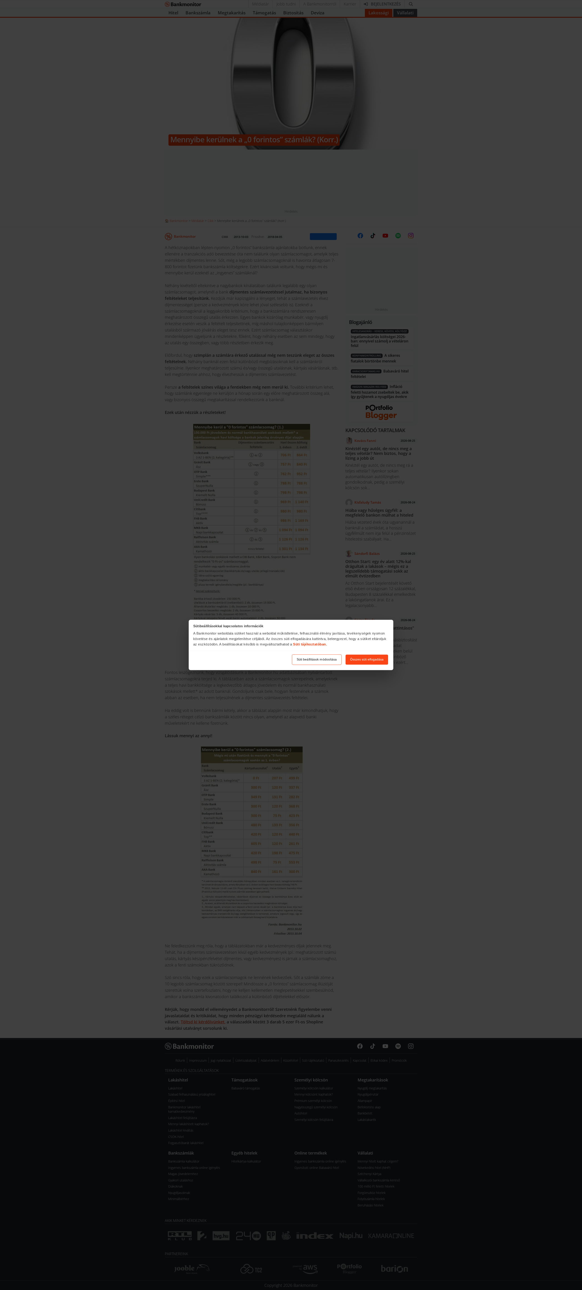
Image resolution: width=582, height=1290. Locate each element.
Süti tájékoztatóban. (310, 644)
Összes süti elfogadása (367, 659)
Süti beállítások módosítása (317, 659)
